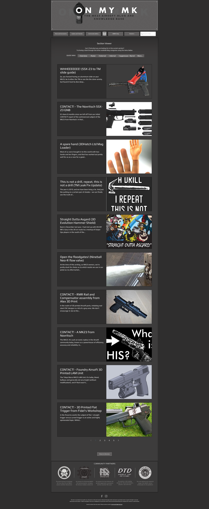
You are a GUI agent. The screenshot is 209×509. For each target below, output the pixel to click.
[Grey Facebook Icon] (101, 496)
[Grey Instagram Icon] (106, 496)
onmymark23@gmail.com (116, 504)
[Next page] (118, 440)
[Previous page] (91, 440)
